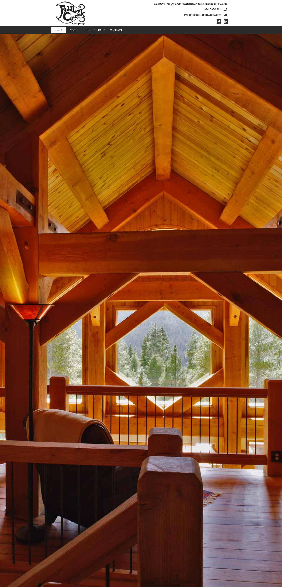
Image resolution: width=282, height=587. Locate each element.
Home (59, 30)
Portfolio (93, 30)
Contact (116, 30)
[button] (218, 21)
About (74, 30)
